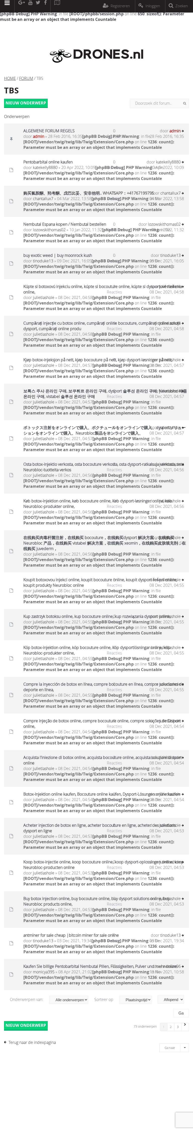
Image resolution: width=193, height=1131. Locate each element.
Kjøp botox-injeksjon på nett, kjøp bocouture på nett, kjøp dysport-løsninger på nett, (97, 360)
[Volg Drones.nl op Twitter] (38, 6)
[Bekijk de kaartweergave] (57, 6)
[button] (185, 1027)
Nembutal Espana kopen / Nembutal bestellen (64, 224)
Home (10, 78)
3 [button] (178, 1027)
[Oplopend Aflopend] (173, 999)
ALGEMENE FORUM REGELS (49, 131)
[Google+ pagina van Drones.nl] (21, 6)
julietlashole (43, 297)
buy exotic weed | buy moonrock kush (57, 255)
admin (38, 136)
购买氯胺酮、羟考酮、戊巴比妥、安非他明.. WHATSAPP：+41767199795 (88, 193)
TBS (11, 90)
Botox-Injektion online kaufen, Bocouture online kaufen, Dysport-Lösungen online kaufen (101, 794)
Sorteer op (104, 999)
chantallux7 (43, 198)
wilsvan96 (172, 966)
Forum (26, 78)
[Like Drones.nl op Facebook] (45, 6)
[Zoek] (184, 103)
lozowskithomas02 (49, 229)
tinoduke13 (43, 261)
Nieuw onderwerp (26, 103)
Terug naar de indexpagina (32, 1042)
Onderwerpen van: (27, 999)
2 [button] (171, 1027)
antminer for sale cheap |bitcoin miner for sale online (71, 935)
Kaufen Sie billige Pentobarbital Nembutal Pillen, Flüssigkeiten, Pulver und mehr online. (100, 966)
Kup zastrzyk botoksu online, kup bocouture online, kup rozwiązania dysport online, (97, 616)
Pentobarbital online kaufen (48, 162)
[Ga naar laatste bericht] (183, 131)
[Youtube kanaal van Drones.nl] (30, 6)
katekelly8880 (45, 167)
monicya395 (44, 972)
